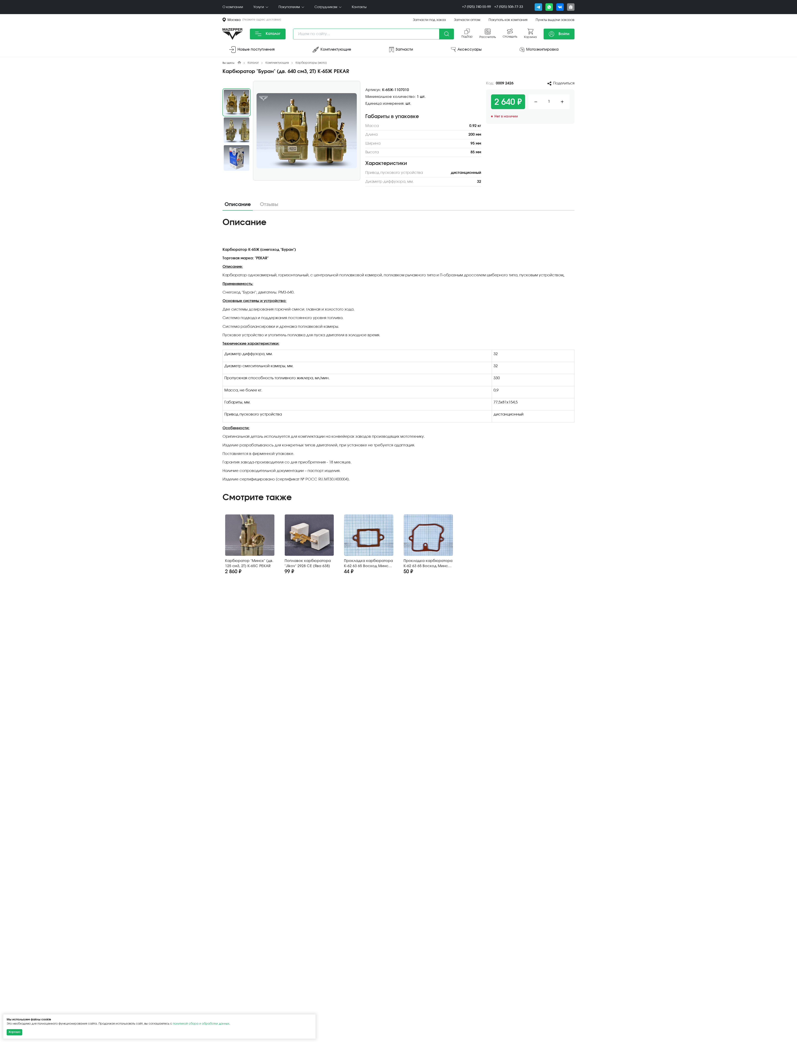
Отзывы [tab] (269, 204)
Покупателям (290, 7)
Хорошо (14, 1032)
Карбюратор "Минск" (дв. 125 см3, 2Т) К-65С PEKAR (249, 563)
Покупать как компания (508, 20)
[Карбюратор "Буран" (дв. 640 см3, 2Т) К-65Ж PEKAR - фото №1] (306, 130)
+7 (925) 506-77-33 (508, 7)
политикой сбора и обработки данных (201, 1023)
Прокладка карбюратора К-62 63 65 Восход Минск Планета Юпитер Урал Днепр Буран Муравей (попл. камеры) (427, 563)
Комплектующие (277, 62)
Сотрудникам (326, 7)
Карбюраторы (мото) (311, 62)
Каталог (272, 34)
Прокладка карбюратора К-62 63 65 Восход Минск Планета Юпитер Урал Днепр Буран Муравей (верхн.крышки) (368, 563)
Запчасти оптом (467, 20)
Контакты (359, 7)
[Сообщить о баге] (571, 7)
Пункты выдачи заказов (555, 20)
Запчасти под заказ (429, 20)
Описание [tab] (238, 204)
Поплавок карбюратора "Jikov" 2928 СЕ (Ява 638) (308, 563)
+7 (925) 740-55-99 (476, 7)
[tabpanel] (398, 351)
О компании (232, 7)
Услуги (259, 7)
